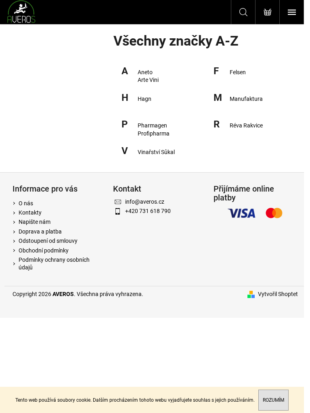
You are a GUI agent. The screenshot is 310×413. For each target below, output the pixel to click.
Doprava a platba (40, 231)
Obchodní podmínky (44, 250)
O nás (26, 203)
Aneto (145, 72)
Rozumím (273, 400)
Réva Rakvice (246, 125)
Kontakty (30, 212)
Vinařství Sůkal (156, 152)
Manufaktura (246, 99)
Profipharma (154, 133)
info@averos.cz (144, 201)
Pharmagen (152, 125)
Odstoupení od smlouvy (48, 241)
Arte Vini (148, 80)
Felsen (238, 72)
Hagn (144, 99)
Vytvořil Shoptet (278, 294)
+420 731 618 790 (148, 211)
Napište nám (34, 222)
